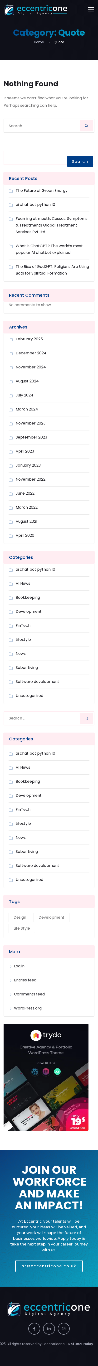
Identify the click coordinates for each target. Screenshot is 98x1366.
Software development (37, 681)
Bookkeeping (28, 597)
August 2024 (27, 381)
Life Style (22, 928)
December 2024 (31, 353)
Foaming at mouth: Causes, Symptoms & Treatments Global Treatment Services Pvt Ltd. (52, 225)
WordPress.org (28, 1008)
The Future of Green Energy (42, 190)
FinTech (23, 625)
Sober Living (27, 667)
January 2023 (28, 465)
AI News (23, 583)
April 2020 (25, 535)
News (21, 653)
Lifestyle (23, 639)
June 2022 (25, 493)
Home (39, 42)
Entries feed (25, 980)
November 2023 (30, 423)
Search (11, 146)
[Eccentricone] (36, 9)
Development (29, 611)
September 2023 (31, 437)
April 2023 (25, 451)
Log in (19, 966)
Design (20, 917)
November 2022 (30, 479)
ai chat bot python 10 (35, 204)
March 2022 (27, 507)
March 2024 (27, 409)
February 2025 (29, 339)
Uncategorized (29, 695)
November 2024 (31, 367)
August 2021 (26, 521)
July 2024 (24, 395)
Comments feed (29, 994)
